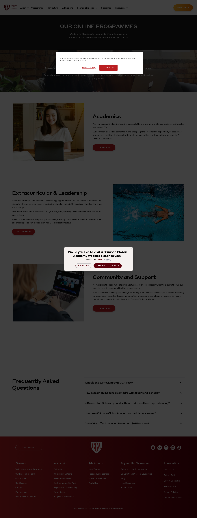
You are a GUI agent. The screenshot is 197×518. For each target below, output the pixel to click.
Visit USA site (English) (107, 265)
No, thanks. (84, 265)
